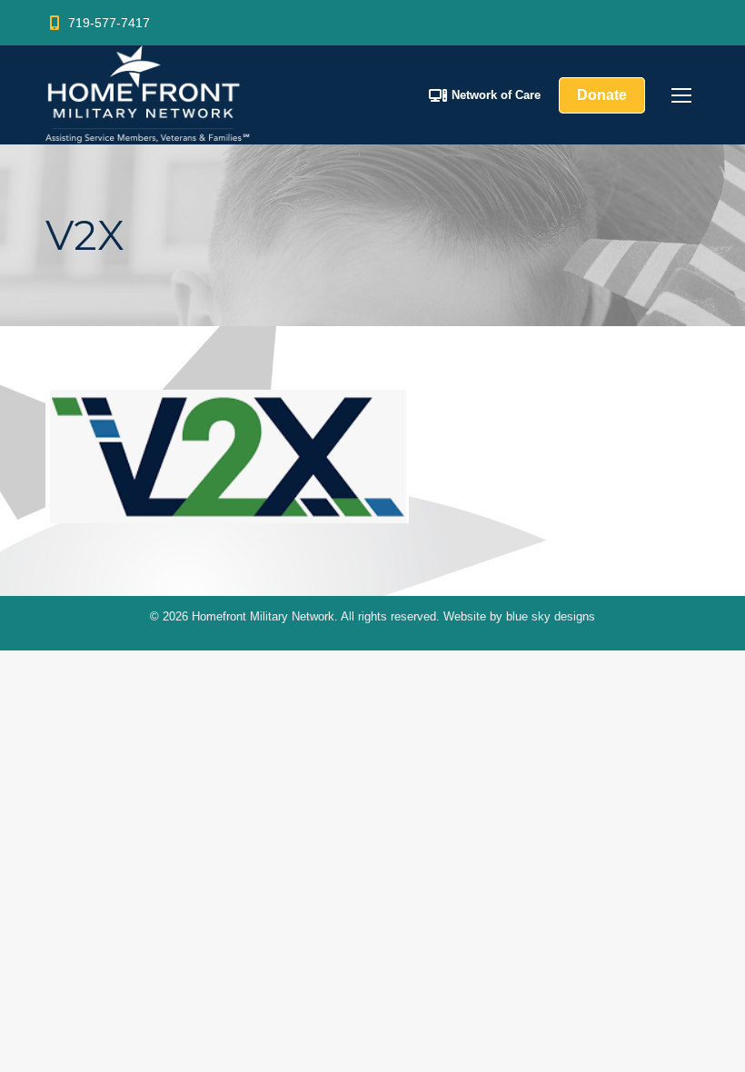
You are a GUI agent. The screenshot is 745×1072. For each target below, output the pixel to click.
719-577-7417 (109, 22)
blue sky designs (550, 616)
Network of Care (496, 95)
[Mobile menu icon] (681, 95)
